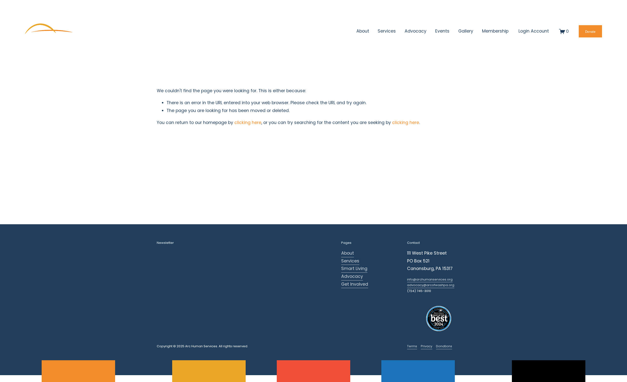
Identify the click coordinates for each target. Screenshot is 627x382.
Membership (495, 31)
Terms (412, 346)
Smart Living (354, 268)
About (347, 253)
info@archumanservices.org (430, 279)
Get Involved (354, 284)
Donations (444, 346)
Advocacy (352, 276)
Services (350, 261)
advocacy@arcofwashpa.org (430, 285)
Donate (590, 31)
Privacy (426, 346)
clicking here (247, 122)
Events (442, 31)
